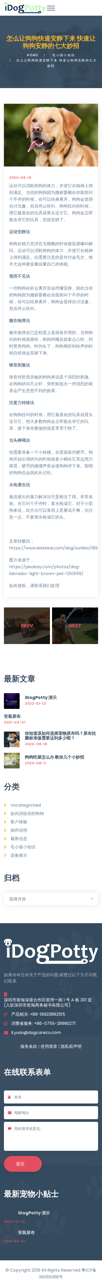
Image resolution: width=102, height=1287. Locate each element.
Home (32, 55)
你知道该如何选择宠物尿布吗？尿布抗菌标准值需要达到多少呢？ (60, 735)
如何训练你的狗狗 (27, 814)
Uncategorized (25, 805)
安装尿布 (12, 716)
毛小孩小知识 (63, 55)
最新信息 (18, 839)
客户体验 (18, 822)
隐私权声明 (71, 1046)
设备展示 (18, 855)
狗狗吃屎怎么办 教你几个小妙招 (54, 757)
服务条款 (28, 1046)
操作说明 (18, 830)
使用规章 (49, 1046)
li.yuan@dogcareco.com (36, 1033)
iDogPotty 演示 (41, 697)
